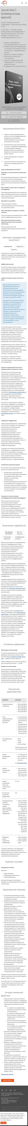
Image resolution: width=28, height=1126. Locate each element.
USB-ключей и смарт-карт (16, 392)
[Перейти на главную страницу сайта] (3, 3)
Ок (3, 1123)
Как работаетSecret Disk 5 (9, 533)
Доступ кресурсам (20, 533)
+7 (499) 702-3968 (5, 1101)
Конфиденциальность (17, 1093)
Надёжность (20, 246)
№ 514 (21, 109)
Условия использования (6, 1093)
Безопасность (8, 246)
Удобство (14, 249)
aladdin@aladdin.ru (5, 1103)
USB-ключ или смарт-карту (17, 588)
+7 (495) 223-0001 (5, 1100)
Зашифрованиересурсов (19, 538)
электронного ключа (7, 413)
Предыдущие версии (7, 1074)
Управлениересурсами (7, 538)
